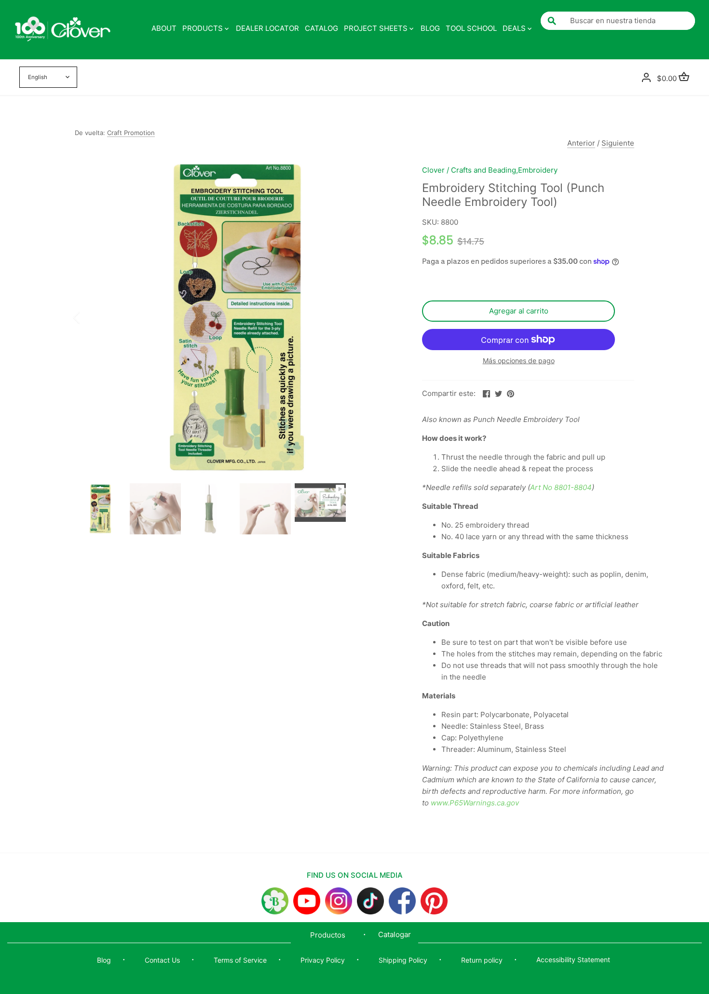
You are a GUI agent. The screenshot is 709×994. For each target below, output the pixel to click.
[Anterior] (89, 317)
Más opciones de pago (519, 360)
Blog (104, 960)
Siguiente (617, 143)
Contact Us (162, 960)
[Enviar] (552, 21)
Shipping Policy (403, 960)
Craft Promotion (131, 132)
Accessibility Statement (573, 959)
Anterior (581, 143)
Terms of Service (240, 960)
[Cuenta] (646, 77)
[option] (237, 317)
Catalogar (394, 934)
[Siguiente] (384, 317)
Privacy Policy (322, 960)
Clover (433, 170)
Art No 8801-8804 (561, 487)
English (37, 77)
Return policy (482, 960)
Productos (327, 935)
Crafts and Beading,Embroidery (504, 170)
